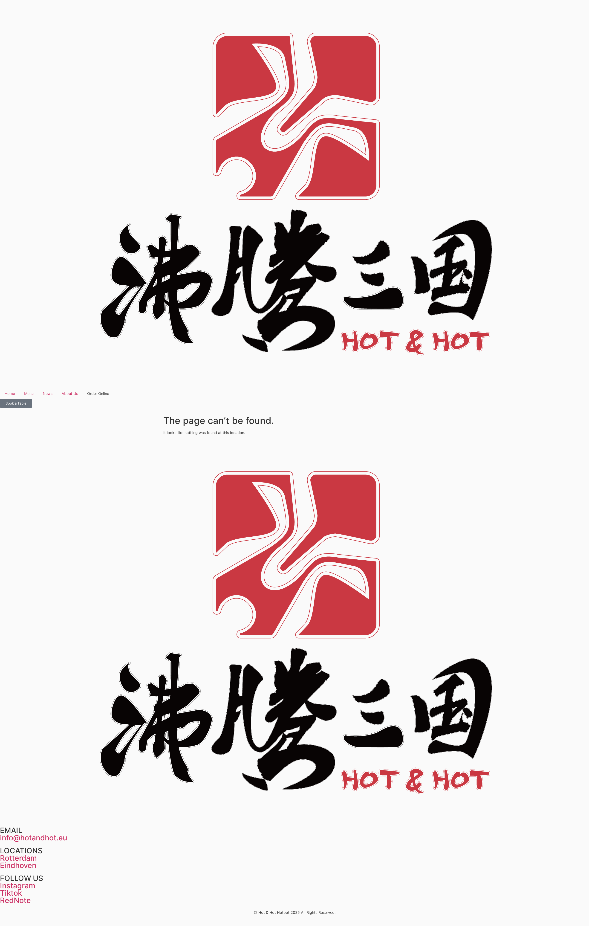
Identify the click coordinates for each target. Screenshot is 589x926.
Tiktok (11, 892)
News (47, 393)
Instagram (17, 885)
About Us (70, 393)
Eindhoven (18, 865)
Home (10, 393)
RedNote (15, 900)
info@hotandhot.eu (33, 837)
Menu (29, 393)
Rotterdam (18, 858)
